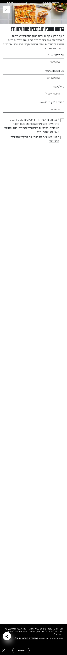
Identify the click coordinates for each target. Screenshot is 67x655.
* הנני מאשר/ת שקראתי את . (34, 139)
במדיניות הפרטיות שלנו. (25, 638)
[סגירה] (3, 650)
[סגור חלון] (6, 9)
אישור (21, 650)
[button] (7, 636)
